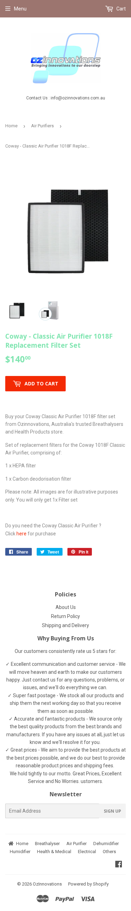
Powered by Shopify (88, 884)
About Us (66, 607)
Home (11, 125)
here (21, 533)
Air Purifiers (42, 125)
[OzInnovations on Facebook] (118, 865)
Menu (20, 9)
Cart (120, 9)
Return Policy (65, 616)
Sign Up (112, 811)
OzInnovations (47, 884)
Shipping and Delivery (65, 625)
